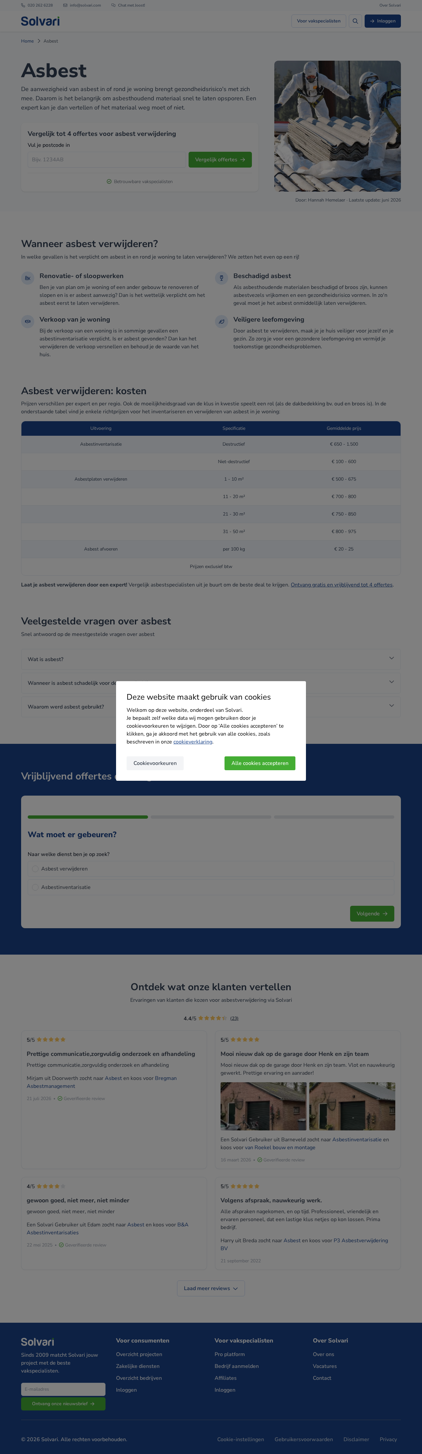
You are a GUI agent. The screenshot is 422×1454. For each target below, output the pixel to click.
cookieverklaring (192, 741)
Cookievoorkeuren (155, 763)
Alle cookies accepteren (259, 763)
